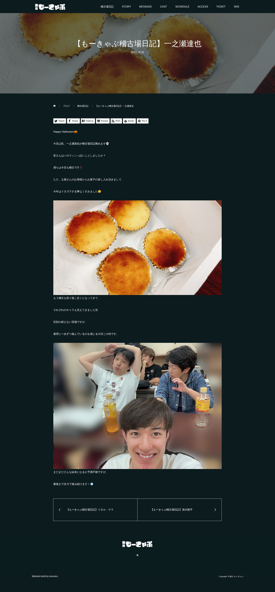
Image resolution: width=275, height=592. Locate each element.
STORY (126, 6)
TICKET (221, 6)
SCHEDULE (182, 6)
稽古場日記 (107, 6)
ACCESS (203, 6)
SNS (236, 6)
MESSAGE (145, 6)
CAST (163, 6)
